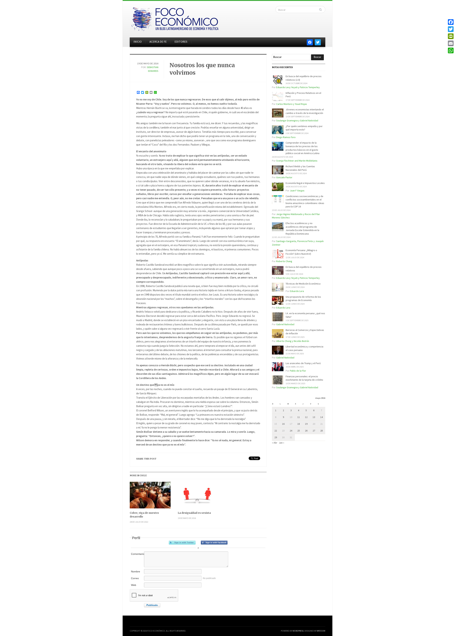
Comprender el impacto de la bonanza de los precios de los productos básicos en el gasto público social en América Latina (302, 148)
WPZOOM (321, 630)
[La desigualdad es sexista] (198, 496)
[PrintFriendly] (450, 36)
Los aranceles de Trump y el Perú (303, 363)
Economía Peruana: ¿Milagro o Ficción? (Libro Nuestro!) (301, 252)
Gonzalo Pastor (284, 177)
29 (275, 437)
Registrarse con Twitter (182, 542)
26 (306, 430)
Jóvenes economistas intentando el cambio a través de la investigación (305, 111)
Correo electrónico (137, 580)
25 (298, 430)
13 (314, 417)
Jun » (281, 442)
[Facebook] (450, 22)
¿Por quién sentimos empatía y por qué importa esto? (304, 128)
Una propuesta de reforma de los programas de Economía (303, 298)
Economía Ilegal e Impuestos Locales (305, 183)
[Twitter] (450, 29)
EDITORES (181, 41)
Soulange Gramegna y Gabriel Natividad (297, 120)
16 (283, 423)
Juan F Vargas (297, 190)
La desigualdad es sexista (194, 512)
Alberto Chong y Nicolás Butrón (292, 341)
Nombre (135, 571)
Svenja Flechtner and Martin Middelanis (296, 160)
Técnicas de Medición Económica (303, 283)
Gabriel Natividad (285, 324)
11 (298, 417)
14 (321, 417)
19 (306, 423)
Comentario (137, 553)
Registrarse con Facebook (214, 542)
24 (291, 430)
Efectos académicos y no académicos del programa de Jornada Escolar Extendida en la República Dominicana (302, 228)
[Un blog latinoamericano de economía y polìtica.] (175, 18)
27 (314, 430)
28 (321, 430)
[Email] (450, 43)
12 (306, 417)
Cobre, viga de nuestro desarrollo (144, 514)
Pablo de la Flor (298, 370)
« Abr (274, 442)
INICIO (137, 41)
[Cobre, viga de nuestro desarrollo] (150, 496)
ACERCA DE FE (158, 41)
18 (298, 423)
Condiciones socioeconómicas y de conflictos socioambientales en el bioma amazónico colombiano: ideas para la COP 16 (305, 201)
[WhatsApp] (450, 50)
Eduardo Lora (297, 291)
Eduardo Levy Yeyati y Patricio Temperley (298, 87)
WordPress (298, 630)
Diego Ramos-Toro (286, 137)
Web (133, 585)
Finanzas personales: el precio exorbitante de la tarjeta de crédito (304, 378)
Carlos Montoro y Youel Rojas (291, 104)
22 (275, 430)
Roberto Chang (284, 261)
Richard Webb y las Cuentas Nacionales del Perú (300, 168)
